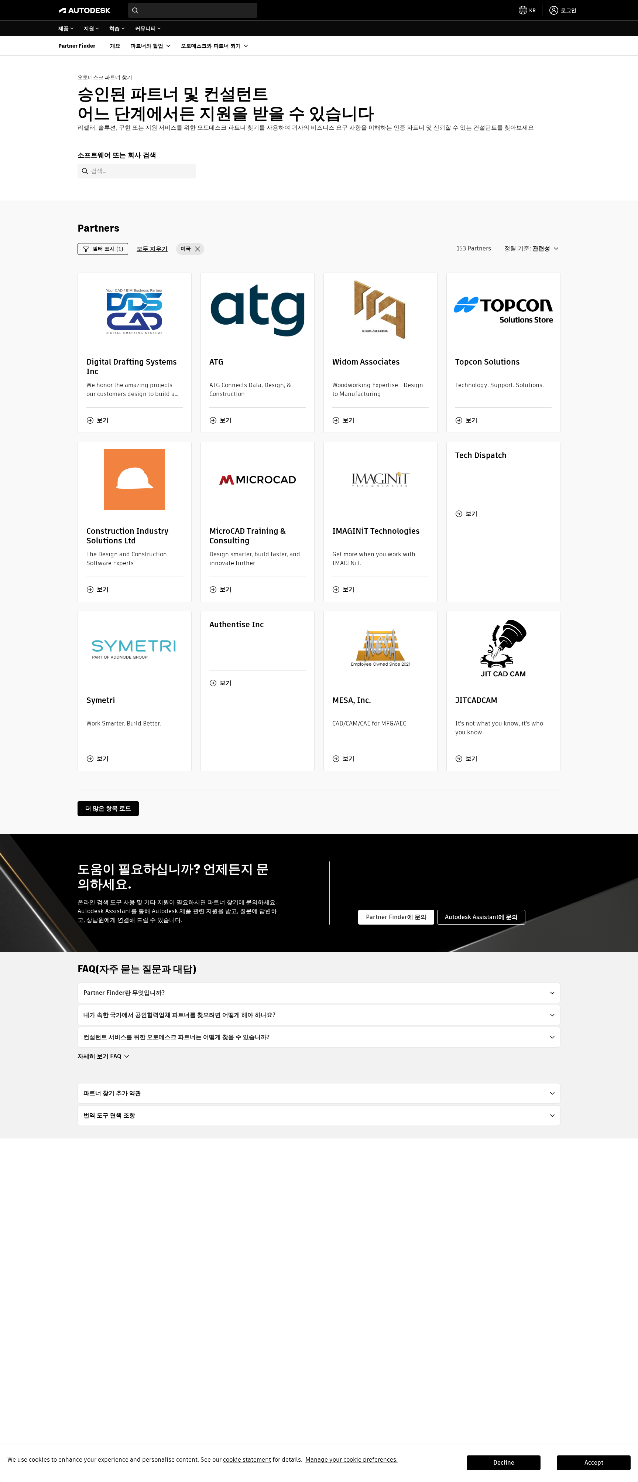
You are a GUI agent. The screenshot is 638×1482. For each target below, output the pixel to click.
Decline (503, 1462)
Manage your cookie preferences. (351, 1459)
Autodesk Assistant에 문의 (481, 917)
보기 (103, 420)
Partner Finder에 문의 (396, 917)
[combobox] (192, 10)
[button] (190, 249)
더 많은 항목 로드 (108, 808)
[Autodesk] (84, 10)
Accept (593, 1462)
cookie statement (247, 1459)
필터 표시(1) (108, 248)
